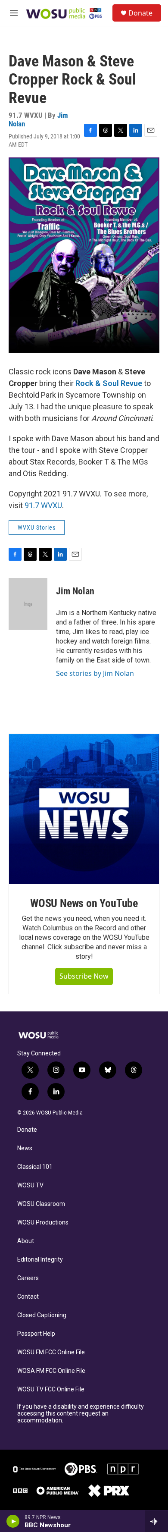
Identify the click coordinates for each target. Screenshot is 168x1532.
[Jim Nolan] (28, 604)
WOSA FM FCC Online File (51, 1371)
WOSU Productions (42, 1222)
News (24, 1148)
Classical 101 (35, 1167)
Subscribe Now (84, 976)
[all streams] (156, 1521)
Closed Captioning (41, 1315)
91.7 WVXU (43, 505)
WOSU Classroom (41, 1204)
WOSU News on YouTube (84, 903)
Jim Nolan (75, 591)
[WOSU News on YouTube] (84, 809)
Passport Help (36, 1334)
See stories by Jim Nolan (95, 673)
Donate (140, 13)
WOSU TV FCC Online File (50, 1389)
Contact (28, 1296)
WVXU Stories (37, 527)
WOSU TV (30, 1185)
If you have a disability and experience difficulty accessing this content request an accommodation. (80, 1413)
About (25, 1241)
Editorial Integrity (40, 1259)
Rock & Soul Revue (108, 383)
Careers (28, 1278)
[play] (13, 1521)
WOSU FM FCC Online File (51, 1352)
